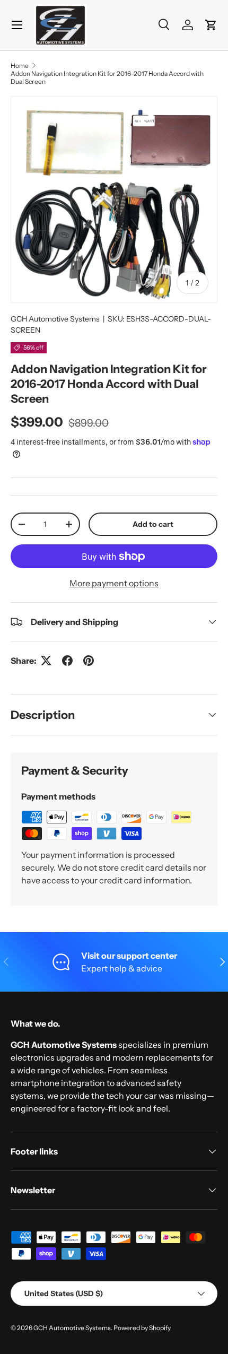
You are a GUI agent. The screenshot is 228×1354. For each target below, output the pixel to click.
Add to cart (153, 524)
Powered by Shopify (142, 1328)
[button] (211, 25)
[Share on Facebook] (67, 660)
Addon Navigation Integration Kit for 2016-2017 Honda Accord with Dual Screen (107, 77)
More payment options (114, 583)
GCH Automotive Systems (55, 319)
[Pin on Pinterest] (88, 660)
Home (20, 66)
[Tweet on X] (46, 660)
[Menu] (17, 25)
